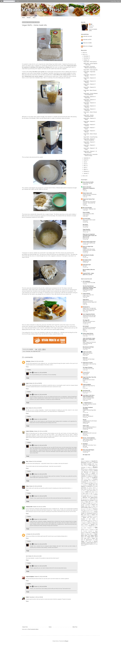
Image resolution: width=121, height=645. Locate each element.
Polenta (94, 507)
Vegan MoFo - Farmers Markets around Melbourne (91, 94)
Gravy (84, 490)
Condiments (84, 482)
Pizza (94, 506)
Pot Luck (83, 509)
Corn (82, 483)
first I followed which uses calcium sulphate (32, 76)
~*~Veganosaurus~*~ (88, 402)
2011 (84, 175)
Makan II (84, 189)
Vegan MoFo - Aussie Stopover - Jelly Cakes (90, 64)
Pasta (93, 504)
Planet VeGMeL (86, 212)
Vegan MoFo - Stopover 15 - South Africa (90, 97)
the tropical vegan (87, 259)
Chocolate (86, 480)
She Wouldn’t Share (87, 348)
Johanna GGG (29, 506)
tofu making (63, 74)
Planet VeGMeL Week (86, 507)
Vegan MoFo (89, 533)
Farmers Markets (92, 487)
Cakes (89, 475)
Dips (92, 483)
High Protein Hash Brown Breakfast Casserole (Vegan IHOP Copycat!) (90, 302)
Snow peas (83, 521)
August (85, 160)
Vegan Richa (86, 299)
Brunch (93, 472)
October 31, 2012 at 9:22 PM (40, 544)
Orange (82, 504)
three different (57, 74)
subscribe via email (87, 36)
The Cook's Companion (86, 527)
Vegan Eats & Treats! (88, 362)
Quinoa (84, 511)
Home (23, 17)
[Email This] (38, 349)
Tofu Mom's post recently (38, 71)
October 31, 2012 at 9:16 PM (40, 496)
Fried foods (28, 351)
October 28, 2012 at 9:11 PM (37, 361)
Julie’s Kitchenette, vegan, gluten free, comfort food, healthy (89, 340)
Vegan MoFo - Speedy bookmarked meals (89, 116)
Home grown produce (91, 490)
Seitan (84, 517)
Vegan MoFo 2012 (36, 351)
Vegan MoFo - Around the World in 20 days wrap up (90, 67)
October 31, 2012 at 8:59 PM (40, 372)
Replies (29, 369)
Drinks (96, 483)
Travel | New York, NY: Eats (88, 368)
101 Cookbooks (86, 281)
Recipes (29, 17)
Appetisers (88, 461)
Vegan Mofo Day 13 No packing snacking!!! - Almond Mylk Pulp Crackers (89, 203)
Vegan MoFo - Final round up (90, 61)
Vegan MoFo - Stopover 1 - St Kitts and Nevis (90, 152)
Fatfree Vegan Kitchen (88, 333)
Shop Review (93, 517)
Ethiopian (89, 486)
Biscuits (96, 469)
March (85, 169)
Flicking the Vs (86, 306)
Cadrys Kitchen (86, 293)
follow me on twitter (87, 42)
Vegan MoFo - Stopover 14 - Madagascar (90, 100)
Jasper (93, 491)
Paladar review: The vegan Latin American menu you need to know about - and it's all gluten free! (89, 309)
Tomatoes (92, 529)
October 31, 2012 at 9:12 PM (40, 445)
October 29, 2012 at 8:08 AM (35, 461)
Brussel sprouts (84, 473)
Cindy (27, 486)
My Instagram (85, 225)
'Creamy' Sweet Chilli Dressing (89, 242)
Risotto (88, 514)
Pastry (82, 506)
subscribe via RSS (87, 39)
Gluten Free (95, 489)
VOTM (89, 541)
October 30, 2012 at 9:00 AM (40, 576)
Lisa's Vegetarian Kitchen (89, 314)
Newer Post (25, 627)
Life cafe (84, 256)
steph (27, 383)
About (34, 17)
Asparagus (83, 467)
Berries (91, 469)
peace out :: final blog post (88, 416)
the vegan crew (86, 454)
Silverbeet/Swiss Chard (86, 520)
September (86, 158)
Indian (87, 491)
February (86, 171)
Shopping (83, 518)
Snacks (94, 520)
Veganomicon (89, 539)
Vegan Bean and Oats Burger (88, 359)
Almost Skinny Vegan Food (89, 241)
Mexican (85, 497)
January (86, 173)
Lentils (84, 496)
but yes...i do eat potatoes (89, 437)
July (85, 162)
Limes (90, 496)
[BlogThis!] (40, 349)
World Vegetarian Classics (87, 544)
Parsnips (88, 504)
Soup (88, 521)
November (86, 58)
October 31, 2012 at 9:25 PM (40, 586)
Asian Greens (92, 465)
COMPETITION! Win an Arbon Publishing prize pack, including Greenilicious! (89, 250)
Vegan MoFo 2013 (92, 536)
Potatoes (95, 509)
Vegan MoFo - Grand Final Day (90, 137)
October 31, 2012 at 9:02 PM (40, 394)
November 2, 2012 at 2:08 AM (36, 597)
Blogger (66, 641)
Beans (95, 467)
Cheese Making (87, 479)
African (82, 461)
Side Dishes (92, 518)
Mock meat (92, 499)
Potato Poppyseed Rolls (87, 289)
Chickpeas (95, 479)
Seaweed (96, 516)
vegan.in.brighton (30, 576)
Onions (94, 503)
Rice (82, 514)
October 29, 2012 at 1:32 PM (39, 506)
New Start (85, 265)
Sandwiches (83, 516)
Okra (96, 501)
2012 (84, 54)
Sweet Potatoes (84, 524)
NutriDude (85, 443)
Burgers (93, 473)
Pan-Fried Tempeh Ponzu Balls (89, 282)
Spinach (84, 523)
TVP (97, 529)
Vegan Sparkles (86, 229)
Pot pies (89, 509)
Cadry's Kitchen (30, 431)
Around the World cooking (89, 463)
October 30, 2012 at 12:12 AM (34, 556)
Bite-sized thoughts (87, 207)
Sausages (90, 516)
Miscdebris (85, 224)
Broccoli (86, 472)
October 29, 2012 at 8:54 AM (35, 486)
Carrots (87, 477)
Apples (90, 462)
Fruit (89, 489)
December (86, 56)
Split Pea (89, 523)
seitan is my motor (87, 351)
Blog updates (85, 470)
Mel (31, 372)
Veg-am (84, 419)
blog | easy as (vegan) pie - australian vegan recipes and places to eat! (89, 235)
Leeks (91, 494)
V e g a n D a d (86, 372)
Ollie (89, 503)
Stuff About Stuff (87, 264)
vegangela (85, 431)
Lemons (96, 494)
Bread (96, 470)
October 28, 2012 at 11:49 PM (40, 431)
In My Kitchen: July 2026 (88, 183)
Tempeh (90, 525)
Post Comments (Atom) (33, 629)
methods (69, 74)
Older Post (75, 627)
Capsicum (83, 476)
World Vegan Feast (91, 542)
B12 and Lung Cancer (87, 391)
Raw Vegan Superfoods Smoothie (89, 403)
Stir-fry (94, 523)
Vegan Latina (86, 425)
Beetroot (86, 469)
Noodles (92, 500)
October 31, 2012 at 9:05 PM (40, 419)
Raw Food (90, 511)
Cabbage (83, 475)
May (85, 165)
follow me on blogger (88, 46)
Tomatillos (86, 529)
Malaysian (96, 496)
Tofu (32, 351)
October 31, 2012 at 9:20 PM (40, 519)
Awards (89, 467)
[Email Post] (36, 349)
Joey (27, 461)
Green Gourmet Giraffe (88, 182)
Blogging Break (86, 261)
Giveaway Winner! (86, 451)
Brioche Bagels (86, 373)
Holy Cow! (85, 357)
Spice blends (95, 521)
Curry (86, 483)
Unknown (28, 361)
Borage (91, 470)
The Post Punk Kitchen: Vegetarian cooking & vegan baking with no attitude (89, 287)
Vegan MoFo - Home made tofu (90, 69)
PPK (84, 510)
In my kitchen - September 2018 (89, 208)
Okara (92, 501)
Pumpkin (96, 510)
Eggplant (83, 486)
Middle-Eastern (94, 497)
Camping (94, 474)
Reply (27, 366)
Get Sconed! (86, 326)
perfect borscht (86, 238)
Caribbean (89, 476)
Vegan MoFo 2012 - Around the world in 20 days (90, 155)
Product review (90, 510)
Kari (27, 408)
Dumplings (85, 484)
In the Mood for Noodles (88, 255)
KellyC (27, 597)
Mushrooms (84, 500)
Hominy (82, 491)
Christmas (94, 480)
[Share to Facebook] (43, 349)
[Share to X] (42, 349)
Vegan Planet (87, 538)
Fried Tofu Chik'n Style (43, 326)
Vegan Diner (88, 532)
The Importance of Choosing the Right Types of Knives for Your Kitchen (89, 328)
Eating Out (92, 484)
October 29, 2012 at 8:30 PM (33, 534)
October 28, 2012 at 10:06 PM (35, 408)
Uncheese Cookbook (87, 531)
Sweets (92, 524)
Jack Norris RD (86, 390)
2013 (84, 52)
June (85, 163)
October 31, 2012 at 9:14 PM (40, 474)
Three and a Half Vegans (88, 449)
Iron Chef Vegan (86, 218)
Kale (91, 493)
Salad (93, 514)
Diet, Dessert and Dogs (88, 347)
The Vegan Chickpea (87, 367)
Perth (89, 506)
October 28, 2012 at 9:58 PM (35, 383)
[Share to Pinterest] (45, 349)
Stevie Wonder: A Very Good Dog (89, 363)
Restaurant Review (91, 513)
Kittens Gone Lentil (87, 193)
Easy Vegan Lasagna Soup (88, 334)
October (85, 60)
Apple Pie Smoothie (86, 230)
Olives (84, 503)
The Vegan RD (86, 320)
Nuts (87, 501)
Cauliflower (95, 477)
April (85, 167)
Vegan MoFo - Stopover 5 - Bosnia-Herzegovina (89, 139)
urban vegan (86, 414)
